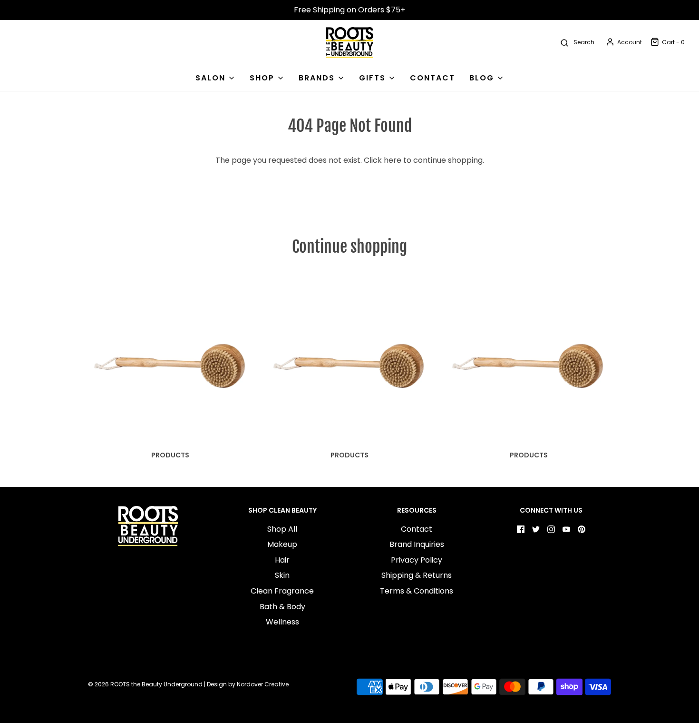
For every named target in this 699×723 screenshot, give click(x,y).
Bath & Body (282, 606)
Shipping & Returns (416, 575)
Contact (416, 529)
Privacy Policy (416, 560)
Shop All (282, 529)
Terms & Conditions (416, 590)
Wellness (282, 621)
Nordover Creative (263, 684)
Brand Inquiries (416, 544)
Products (170, 455)
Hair (282, 560)
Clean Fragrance (282, 590)
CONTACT (432, 77)
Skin (282, 575)
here (392, 160)
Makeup (282, 544)
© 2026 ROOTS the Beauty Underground (145, 684)
